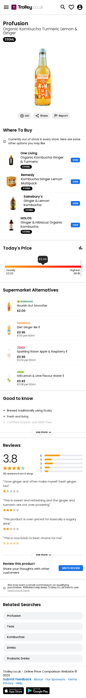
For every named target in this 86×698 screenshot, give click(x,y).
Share (44, 116)
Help (19, 683)
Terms (72, 679)
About (38, 679)
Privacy (8, 683)
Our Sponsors (55, 679)
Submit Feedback (17, 679)
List (27, 116)
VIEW (75, 160)
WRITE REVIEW (71, 568)
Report (63, 116)
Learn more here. (19, 590)
